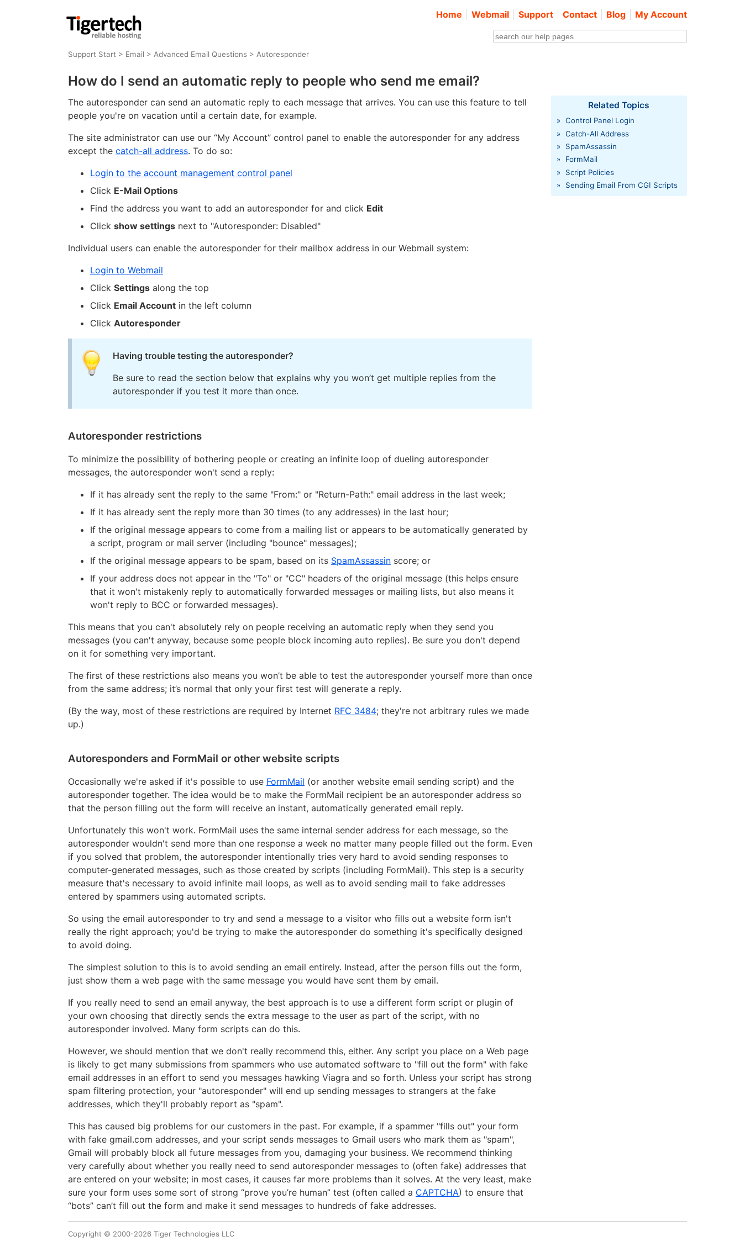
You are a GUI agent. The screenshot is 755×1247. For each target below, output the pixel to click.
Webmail (490, 14)
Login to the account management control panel (191, 172)
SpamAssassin (361, 560)
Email (134, 54)
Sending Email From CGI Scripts (621, 185)
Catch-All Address (597, 133)
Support (535, 14)
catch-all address (152, 150)
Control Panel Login (600, 120)
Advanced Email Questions (200, 54)
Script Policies (589, 172)
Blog (616, 14)
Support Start (92, 54)
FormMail (285, 781)
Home (449, 14)
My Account (661, 14)
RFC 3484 (355, 710)
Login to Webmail (126, 270)
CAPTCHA (437, 1192)
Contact (580, 14)
